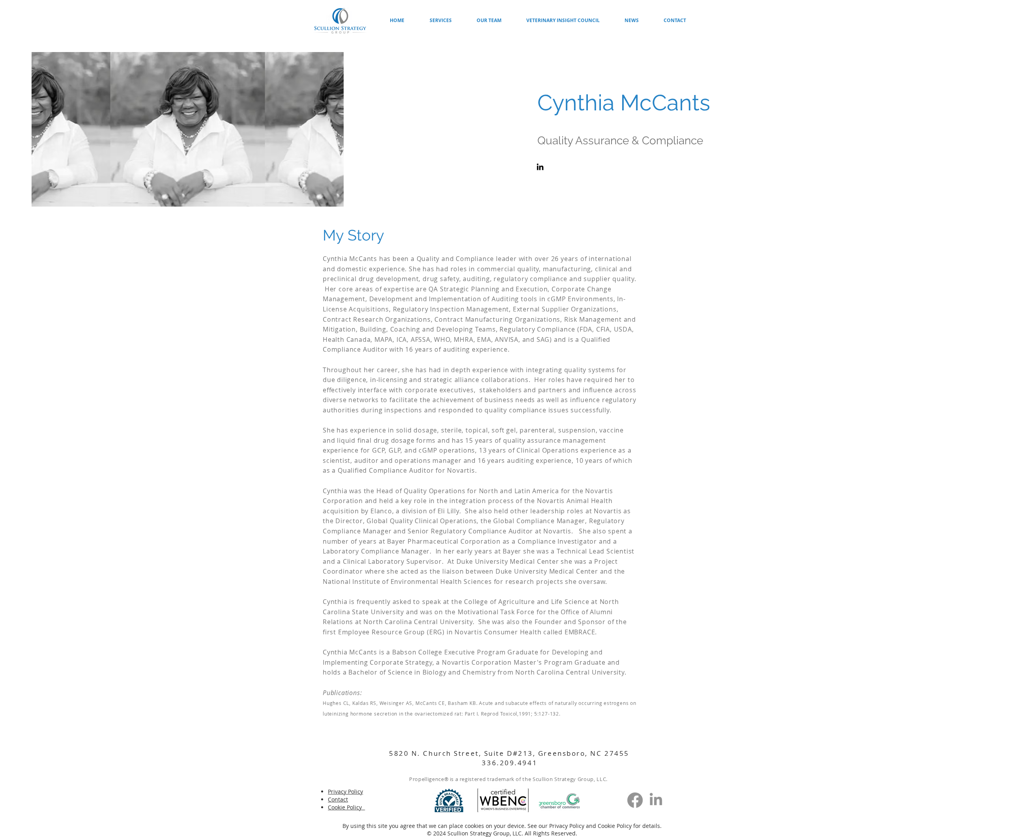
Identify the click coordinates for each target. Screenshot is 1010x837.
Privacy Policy (567, 826)
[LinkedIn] (540, 167)
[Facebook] (635, 800)
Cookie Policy (615, 826)
